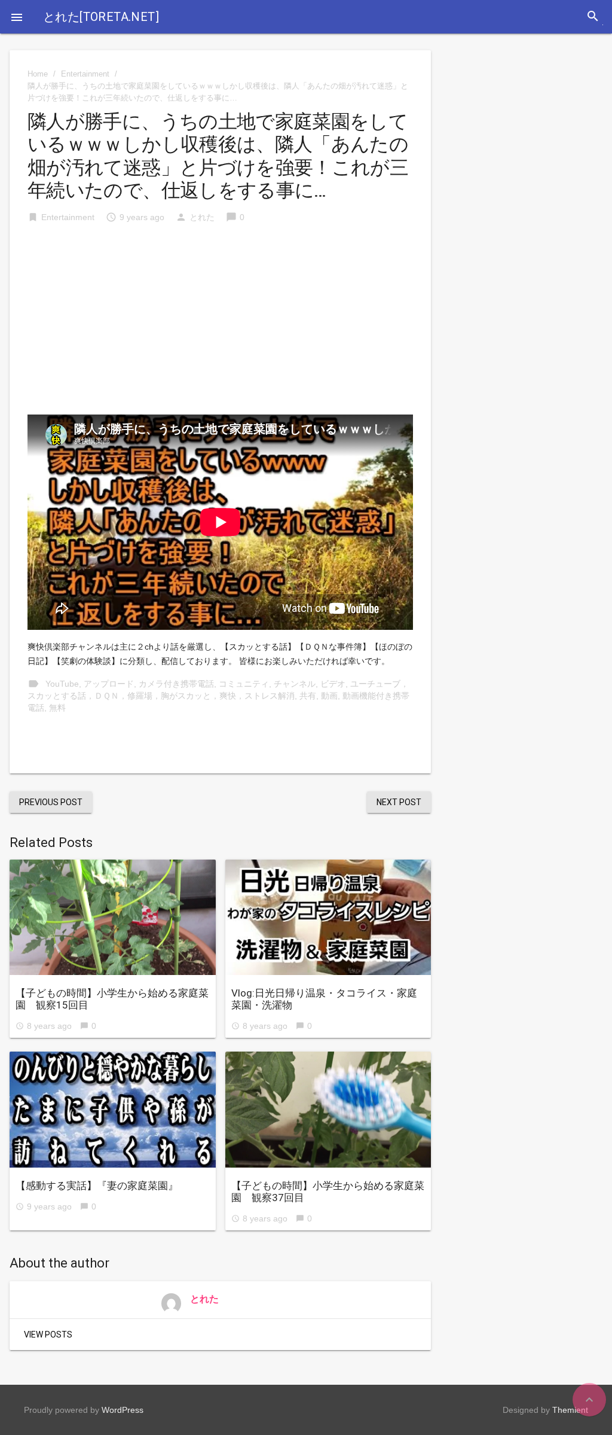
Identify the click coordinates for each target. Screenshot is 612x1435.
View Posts (48, 1334)
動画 (329, 695)
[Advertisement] (220, 325)
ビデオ (332, 683)
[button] (16, 16)
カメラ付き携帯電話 (176, 683)
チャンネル (295, 683)
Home (37, 73)
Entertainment (85, 73)
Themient (570, 1410)
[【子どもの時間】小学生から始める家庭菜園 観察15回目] (113, 918)
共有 (307, 695)
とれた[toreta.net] (101, 17)
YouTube (62, 683)
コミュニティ (244, 683)
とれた (202, 217)
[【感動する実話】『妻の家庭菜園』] (113, 1110)
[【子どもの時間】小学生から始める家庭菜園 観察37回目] (328, 1110)
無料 (57, 707)
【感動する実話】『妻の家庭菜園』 (97, 1186)
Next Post (399, 802)
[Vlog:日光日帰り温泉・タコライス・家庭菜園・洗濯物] (328, 918)
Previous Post (50, 802)
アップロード (109, 683)
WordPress (122, 1410)
